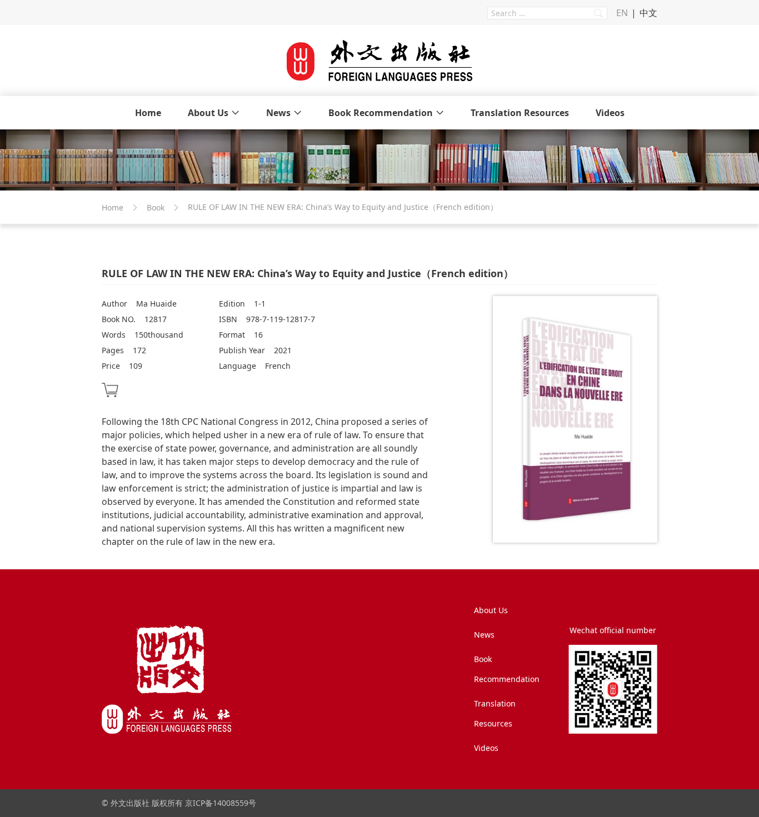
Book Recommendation (380, 113)
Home (148, 113)
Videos (610, 113)
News (278, 113)
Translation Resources (520, 113)
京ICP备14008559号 (220, 803)
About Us (208, 113)
